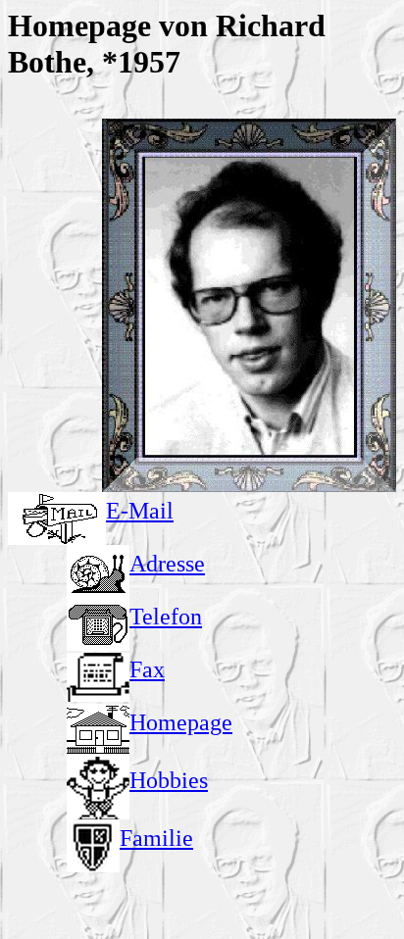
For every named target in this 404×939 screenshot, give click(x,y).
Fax (147, 669)
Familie (156, 838)
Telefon (165, 616)
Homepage (180, 722)
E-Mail (140, 510)
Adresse (167, 563)
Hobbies (168, 780)
